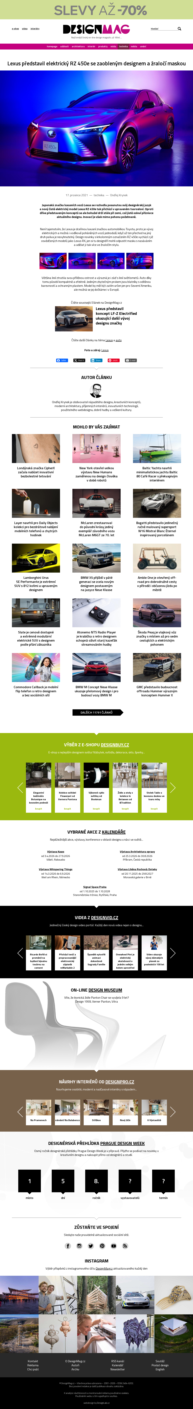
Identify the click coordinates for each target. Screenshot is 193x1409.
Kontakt (33, 1361)
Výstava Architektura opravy (137, 852)
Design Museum (105, 989)
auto (119, 340)
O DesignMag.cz (75, 1361)
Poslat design (160, 1365)
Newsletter (117, 1369)
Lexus (109, 340)
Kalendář (117, 1365)
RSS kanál (117, 1361)
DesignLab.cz (103, 1403)
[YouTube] (114, 1246)
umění (143, 46)
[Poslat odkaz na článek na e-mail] (131, 360)
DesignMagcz (104, 1268)
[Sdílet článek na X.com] (79, 360)
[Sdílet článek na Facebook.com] (62, 360)
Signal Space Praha (94, 887)
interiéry (35, 28)
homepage (52, 46)
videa (24, 28)
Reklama (33, 1365)
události (64, 46)
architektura (78, 46)
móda (113, 46)
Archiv (75, 1369)
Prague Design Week (122, 1143)
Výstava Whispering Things (55, 869)
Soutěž (160, 1361)
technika (123, 46)
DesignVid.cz (104, 917)
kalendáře (114, 831)
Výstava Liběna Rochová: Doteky (137, 869)
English (160, 1369)
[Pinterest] (102, 1246)
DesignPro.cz (119, 1081)
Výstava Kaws (55, 852)
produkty (103, 46)
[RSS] (125, 1246)
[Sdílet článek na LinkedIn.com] (96, 360)
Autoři (75, 1365)
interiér (91, 46)
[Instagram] (79, 1246)
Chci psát (33, 1369)
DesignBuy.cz (115, 744)
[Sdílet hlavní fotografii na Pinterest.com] (114, 360)
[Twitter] (91, 1246)
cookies (125, 1393)
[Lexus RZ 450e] (96, 128)
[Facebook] (68, 1246)
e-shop (15, 28)
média (134, 46)
